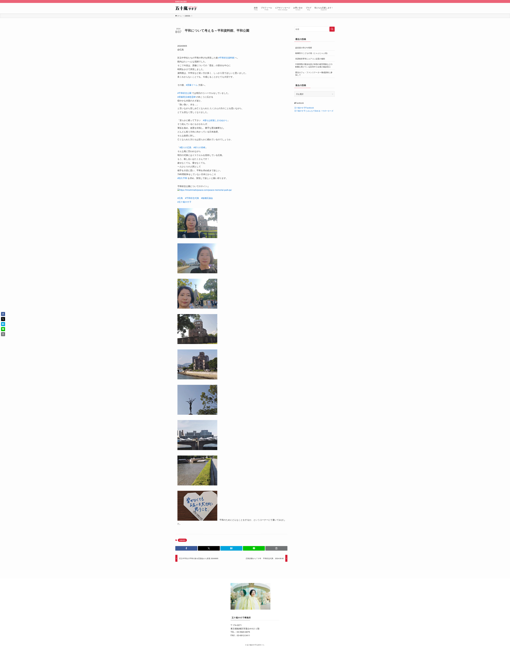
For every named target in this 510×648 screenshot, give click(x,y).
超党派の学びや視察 (303, 47)
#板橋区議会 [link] (207, 198)
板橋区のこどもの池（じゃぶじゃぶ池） (312, 53)
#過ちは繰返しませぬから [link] (215, 120)
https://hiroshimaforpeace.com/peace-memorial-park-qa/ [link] (206, 189)
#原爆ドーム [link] (192, 84)
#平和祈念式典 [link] (192, 198)
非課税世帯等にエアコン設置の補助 (310, 58)
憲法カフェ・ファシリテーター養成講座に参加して (313, 73)
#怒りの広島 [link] (185, 147)
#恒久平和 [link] (182, 178)
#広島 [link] (180, 198)
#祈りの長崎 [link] (199, 147)
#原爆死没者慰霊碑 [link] (186, 96)
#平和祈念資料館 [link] (226, 57)
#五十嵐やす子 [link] (184, 201)
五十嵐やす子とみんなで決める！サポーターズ (313, 110)
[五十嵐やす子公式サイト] (186, 8)
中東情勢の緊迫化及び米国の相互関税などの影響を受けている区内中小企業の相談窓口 (313, 65)
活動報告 (182, 540)
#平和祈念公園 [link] (184, 93)
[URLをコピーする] (276, 548)
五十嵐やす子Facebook (304, 107)
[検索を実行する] (332, 29)
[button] (186, 548)
